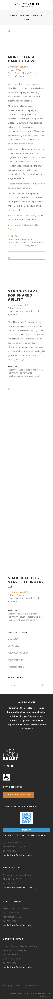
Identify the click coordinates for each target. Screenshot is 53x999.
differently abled (34, 617)
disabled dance (36, 242)
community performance (20, 373)
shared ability (24, 245)
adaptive (13, 239)
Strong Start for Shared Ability (23, 295)
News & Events (29, 73)
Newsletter (13, 660)
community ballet (17, 617)
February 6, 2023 (16, 595)
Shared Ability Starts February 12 (26, 582)
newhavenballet (18, 67)
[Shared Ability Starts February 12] (26, 480)
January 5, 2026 (15, 70)
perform (13, 245)
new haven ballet (32, 376)
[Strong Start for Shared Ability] (26, 271)
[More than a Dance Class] (26, 40)
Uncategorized (15, 667)
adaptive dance (25, 239)
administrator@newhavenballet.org (19, 855)
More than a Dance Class (21, 59)
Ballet (11, 73)
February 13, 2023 (16, 308)
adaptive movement (18, 242)
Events (18, 73)
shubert (34, 245)
